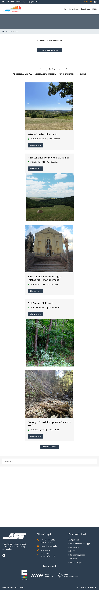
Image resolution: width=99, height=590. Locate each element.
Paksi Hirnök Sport (75, 562)
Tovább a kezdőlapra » (49, 50)
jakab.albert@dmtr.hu (13, 2)
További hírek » (49, 446)
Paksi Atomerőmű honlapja (79, 543)
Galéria (94, 9)
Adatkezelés (92, 587)
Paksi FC (71, 551)
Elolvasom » (35, 145)
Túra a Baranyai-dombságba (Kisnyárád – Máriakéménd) (45, 278)
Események (85, 9)
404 (16, 31)
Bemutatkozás (74, 9)
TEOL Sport (72, 558)
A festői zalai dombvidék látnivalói (48, 157)
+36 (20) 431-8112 (32, 2)
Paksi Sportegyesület (76, 555)
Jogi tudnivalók (81, 587)
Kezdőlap (88, 2)
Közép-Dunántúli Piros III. (43, 134)
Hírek (65, 9)
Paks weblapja (74, 547)
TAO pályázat (73, 540)
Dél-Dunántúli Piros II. (41, 303)
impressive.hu (20, 587)
